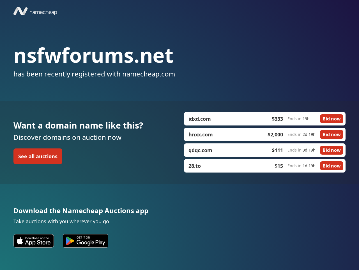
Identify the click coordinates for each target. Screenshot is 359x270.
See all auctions (37, 156)
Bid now (332, 119)
